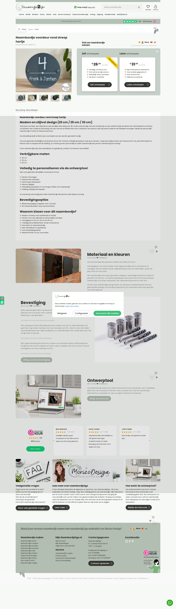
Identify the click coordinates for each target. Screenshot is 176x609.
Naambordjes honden (29, 546)
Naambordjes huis (28, 551)
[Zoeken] (139, 7)
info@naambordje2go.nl (97, 550)
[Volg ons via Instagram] (126, 541)
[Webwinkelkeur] (151, 561)
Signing (122, 578)
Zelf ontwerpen (97, 84)
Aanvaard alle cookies (107, 313)
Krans (68, 578)
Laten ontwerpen (135, 84)
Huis (80, 578)
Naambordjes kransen (29, 548)
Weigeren (62, 313)
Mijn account (61, 541)
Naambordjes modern (29, 543)
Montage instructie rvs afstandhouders (36, 338)
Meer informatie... (72, 306)
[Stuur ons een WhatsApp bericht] (170, 603)
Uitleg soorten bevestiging (36, 359)
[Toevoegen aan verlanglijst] (157, 51)
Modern (61, 578)
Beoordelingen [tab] (32, 110)
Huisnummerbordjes (29, 556)
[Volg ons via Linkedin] (132, 541)
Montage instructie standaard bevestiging (37, 320)
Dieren (74, 578)
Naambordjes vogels (29, 563)
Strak (55, 578)
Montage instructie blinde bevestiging (36, 353)
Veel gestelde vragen (64, 553)
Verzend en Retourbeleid (65, 558)
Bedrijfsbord (143, 578)
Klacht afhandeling (63, 561)
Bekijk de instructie (99, 398)
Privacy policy (61, 556)
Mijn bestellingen (62, 543)
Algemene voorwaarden (65, 546)
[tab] (20, 110)
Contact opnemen (100, 563)
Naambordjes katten (29, 553)
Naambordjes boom (29, 558)
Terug (24, 29)
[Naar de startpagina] (31, 7)
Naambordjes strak (28, 541)
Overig (115, 578)
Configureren (81, 313)
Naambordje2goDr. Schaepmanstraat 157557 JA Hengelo (98, 543)
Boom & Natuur (89, 578)
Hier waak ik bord (28, 560)
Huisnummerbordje (104, 578)
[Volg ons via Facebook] (129, 541)
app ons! (91, 7)
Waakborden (131, 578)
